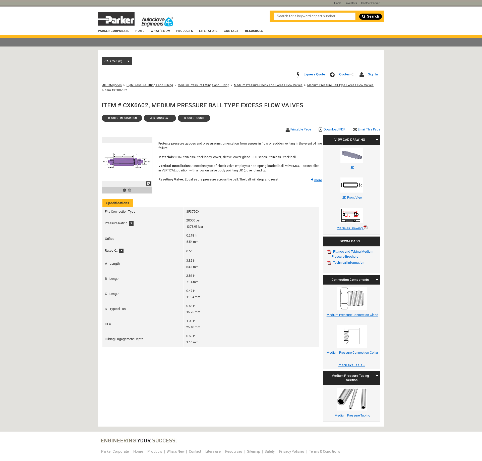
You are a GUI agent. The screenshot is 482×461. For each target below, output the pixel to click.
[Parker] (135, 20)
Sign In (373, 74)
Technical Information (348, 262)
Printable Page (300, 129)
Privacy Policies (292, 451)
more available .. (351, 365)
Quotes (344, 74)
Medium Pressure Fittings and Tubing (203, 85)
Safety (269, 451)
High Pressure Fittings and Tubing (150, 85)
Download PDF (334, 129)
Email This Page (369, 129)
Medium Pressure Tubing (352, 415)
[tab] (117, 203)
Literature (208, 30)
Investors (351, 3)
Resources (254, 30)
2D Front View (352, 197)
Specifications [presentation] (117, 203)
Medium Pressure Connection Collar (352, 352)
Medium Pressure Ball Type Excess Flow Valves (340, 85)
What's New (160, 30)
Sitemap (253, 451)
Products (184, 30)
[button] (122, 118)
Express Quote (314, 74)
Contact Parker (370, 3)
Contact (231, 30)
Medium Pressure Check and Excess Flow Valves (268, 85)
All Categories (112, 85)
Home (139, 30)
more (318, 180)
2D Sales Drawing (350, 228)
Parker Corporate (113, 30)
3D (352, 167)
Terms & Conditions (324, 451)
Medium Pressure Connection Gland (352, 315)
